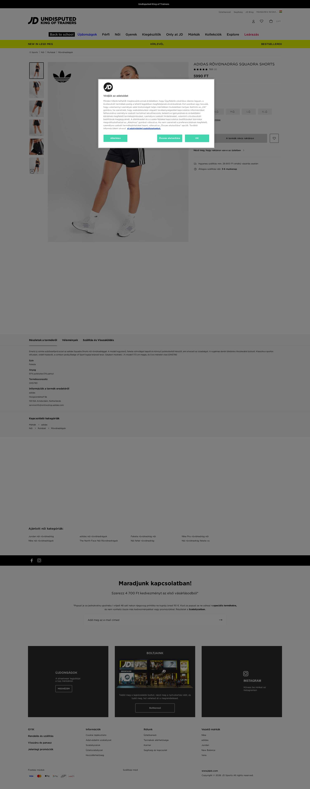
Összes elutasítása (169, 138)
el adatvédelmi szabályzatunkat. (144, 128)
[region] (156, 113)
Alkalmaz (115, 138)
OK (197, 138)
